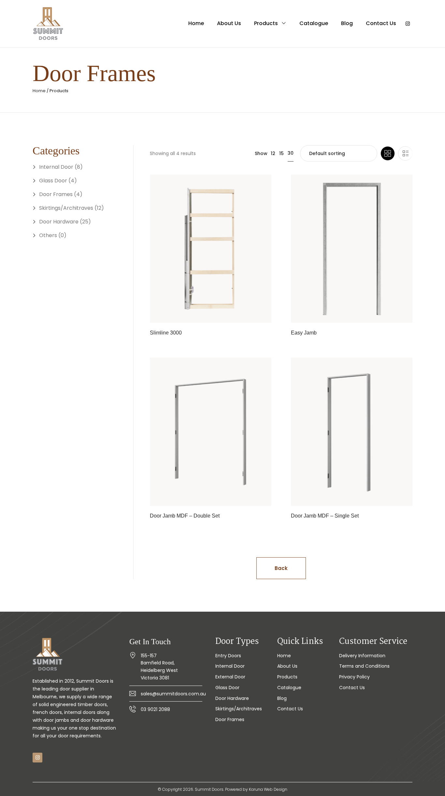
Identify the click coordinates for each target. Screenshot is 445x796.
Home (39, 91)
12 (273, 153)
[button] (281, 568)
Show (261, 153)
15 (281, 153)
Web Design (275, 789)
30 (291, 153)
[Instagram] (407, 24)
